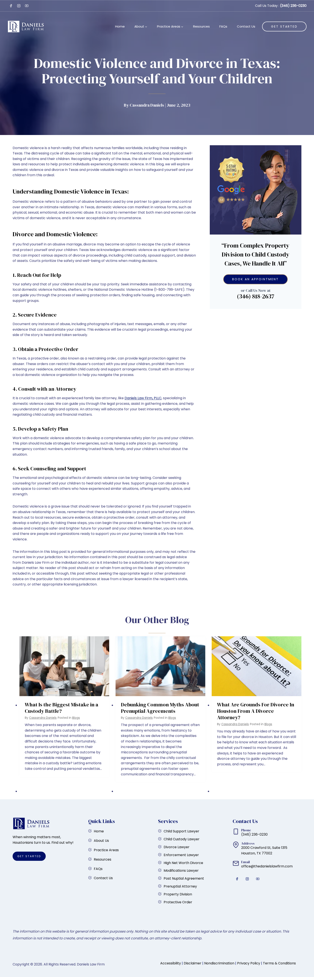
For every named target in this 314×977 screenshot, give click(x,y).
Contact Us (246, 26)
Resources (201, 26)
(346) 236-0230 (293, 5)
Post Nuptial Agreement (184, 878)
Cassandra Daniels (43, 718)
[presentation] (64, 666)
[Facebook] (10, 5)
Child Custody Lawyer (182, 839)
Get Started (284, 26)
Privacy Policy (248, 963)
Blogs (76, 718)
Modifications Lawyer (181, 870)
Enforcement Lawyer (181, 854)
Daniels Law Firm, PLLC (143, 398)
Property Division (178, 894)
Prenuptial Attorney (180, 886)
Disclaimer (192, 963)
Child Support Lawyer (181, 831)
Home (120, 26)
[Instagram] (18, 5)
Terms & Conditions (279, 963)
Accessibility (170, 963)
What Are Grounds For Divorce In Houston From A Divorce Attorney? (255, 711)
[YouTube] (26, 5)
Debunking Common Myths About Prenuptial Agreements (160, 707)
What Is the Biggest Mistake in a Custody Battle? (61, 707)
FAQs (223, 26)
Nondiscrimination (219, 963)
